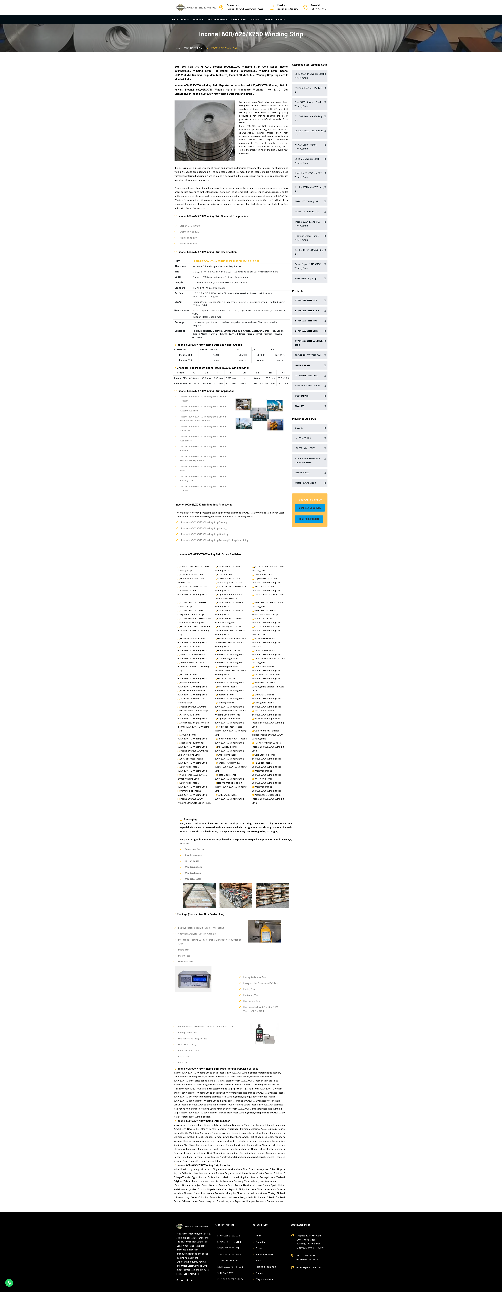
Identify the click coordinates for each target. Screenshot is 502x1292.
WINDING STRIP (192, 48)
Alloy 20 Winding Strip (305, 278)
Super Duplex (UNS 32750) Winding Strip (308, 266)
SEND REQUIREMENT (309, 519)
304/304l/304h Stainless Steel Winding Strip (309, 75)
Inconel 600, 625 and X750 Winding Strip (307, 223)
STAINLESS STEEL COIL (228, 1235)
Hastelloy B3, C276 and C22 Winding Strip (308, 175)
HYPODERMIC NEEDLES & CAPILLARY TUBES (307, 460)
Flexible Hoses (302, 472)
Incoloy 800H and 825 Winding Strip (310, 189)
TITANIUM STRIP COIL (228, 1260)
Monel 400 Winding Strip (307, 211)
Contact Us (268, 19)
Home (175, 19)
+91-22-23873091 (305, 1255)
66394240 (314, 1259)
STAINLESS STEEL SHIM (229, 1254)
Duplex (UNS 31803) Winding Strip (309, 252)
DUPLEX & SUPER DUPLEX (230, 1279)
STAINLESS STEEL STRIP (229, 1242)
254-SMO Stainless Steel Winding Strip (307, 160)
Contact (259, 1273)
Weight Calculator (264, 1279)
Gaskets (299, 428)
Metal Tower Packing (305, 482)
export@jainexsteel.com (287, 9)
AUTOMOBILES (303, 438)
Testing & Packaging (266, 1266)
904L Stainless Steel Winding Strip (309, 132)
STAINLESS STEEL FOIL (228, 1248)
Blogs (258, 1260)
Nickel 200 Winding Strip (307, 201)
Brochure (280, 19)
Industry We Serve (264, 1254)
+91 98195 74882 (318, 9)
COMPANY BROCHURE (310, 508)
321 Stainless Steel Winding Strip (308, 118)
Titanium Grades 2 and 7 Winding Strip (307, 237)
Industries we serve (216, 19)
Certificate (254, 19)
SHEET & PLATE (225, 1273)
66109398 (301, 1259)
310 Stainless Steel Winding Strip (308, 90)
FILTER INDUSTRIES (305, 448)
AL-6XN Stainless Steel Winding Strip (306, 146)
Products (197, 19)
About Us (185, 19)
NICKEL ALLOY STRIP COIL (230, 1266)
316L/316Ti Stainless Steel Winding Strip (308, 104)
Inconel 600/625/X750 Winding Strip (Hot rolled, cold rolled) (225, 260)
